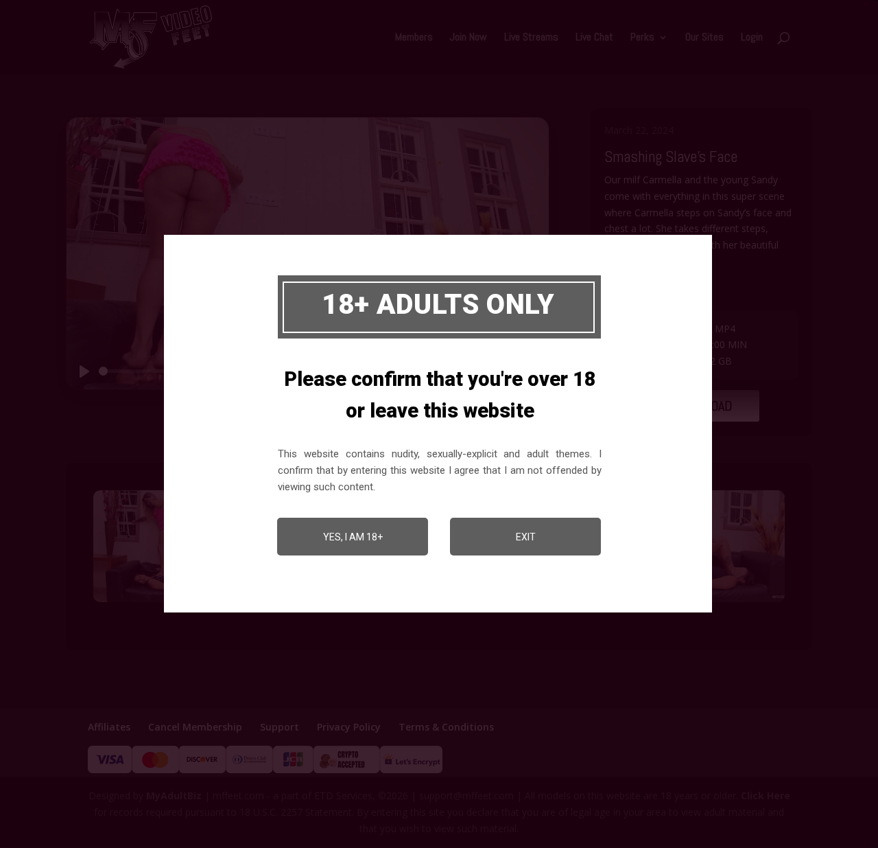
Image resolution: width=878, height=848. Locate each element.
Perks (642, 38)
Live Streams (531, 38)
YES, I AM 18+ (353, 536)
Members (414, 38)
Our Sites (704, 38)
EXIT (526, 536)
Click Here (765, 795)
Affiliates (109, 726)
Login (752, 38)
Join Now (468, 38)
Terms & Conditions (446, 726)
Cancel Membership (195, 726)
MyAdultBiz (174, 795)
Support (279, 726)
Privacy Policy (349, 726)
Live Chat (594, 38)
